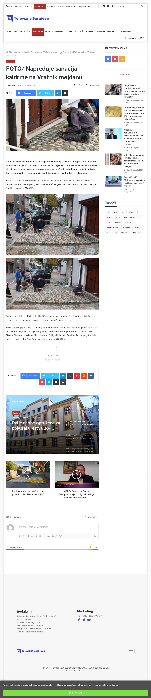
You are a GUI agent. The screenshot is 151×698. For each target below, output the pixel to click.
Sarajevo (38, 31)
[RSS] (112, 6)
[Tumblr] (70, 376)
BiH (108, 212)
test (108, 232)
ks (138, 217)
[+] (60, 536)
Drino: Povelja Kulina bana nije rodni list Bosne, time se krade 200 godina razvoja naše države (134, 113)
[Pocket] (42, 382)
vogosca (135, 232)
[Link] (53, 536)
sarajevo (128, 222)
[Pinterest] (77, 376)
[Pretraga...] (142, 6)
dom (115, 212)
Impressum (58, 31)
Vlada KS (124, 232)
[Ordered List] (36, 536)
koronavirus (129, 217)
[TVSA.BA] (27, 18)
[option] (52, 424)
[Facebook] (103, 6)
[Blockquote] (44, 536)
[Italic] (24, 536)
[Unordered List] (40, 536)
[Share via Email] (65, 93)
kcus (108, 217)
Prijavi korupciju (106, 31)
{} (56, 536)
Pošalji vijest (87, 31)
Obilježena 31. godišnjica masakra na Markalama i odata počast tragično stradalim (134, 91)
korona (117, 217)
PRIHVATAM (75, 692)
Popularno (125, 74)
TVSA (47, 31)
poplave (117, 222)
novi (108, 222)
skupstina (126, 227)
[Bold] (20, 536)
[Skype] (49, 382)
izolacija (132, 212)
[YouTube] (108, 6)
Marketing (71, 31)
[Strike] (32, 536)
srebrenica (138, 227)
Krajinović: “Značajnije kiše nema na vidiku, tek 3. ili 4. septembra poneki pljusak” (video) (133, 136)
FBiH (123, 212)
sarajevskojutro (113, 227)
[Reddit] (84, 376)
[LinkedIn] (58, 93)
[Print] (63, 382)
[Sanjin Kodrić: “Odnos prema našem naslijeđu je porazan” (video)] (113, 181)
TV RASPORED (124, 31)
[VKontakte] (91, 376)
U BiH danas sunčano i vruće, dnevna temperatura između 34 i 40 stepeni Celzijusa (134, 161)
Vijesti (25, 52)
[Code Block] (48, 536)
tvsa (115, 232)
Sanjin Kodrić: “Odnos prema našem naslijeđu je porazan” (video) (74, 6)
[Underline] (28, 536)
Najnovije (25, 31)
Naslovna (12, 31)
